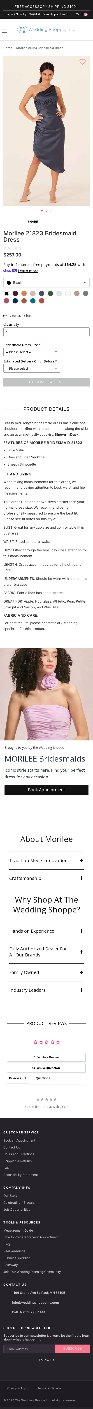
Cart (81, 14)
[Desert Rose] (33, 293)
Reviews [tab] (15, 1078)
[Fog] (59, 293)
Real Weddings (14, 1251)
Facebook (30, 1367)
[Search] (87, 30)
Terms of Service (49, 1388)
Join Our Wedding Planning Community (32, 1272)
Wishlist (34, 14)
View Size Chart (21, 316)
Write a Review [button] (48, 1057)
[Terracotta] (41, 301)
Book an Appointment (19, 1140)
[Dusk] (41, 293)
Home (7, 47)
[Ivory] (68, 293)
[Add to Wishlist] (83, 62)
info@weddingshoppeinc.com (35, 1302)
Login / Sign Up (16, 14)
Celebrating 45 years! (19, 1202)
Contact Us (11, 1147)
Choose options (46, 382)
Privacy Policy (16, 1388)
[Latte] (77, 293)
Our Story (10, 1195)
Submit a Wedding (16, 1258)
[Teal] (33, 301)
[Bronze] (24, 293)
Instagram (39, 1367)
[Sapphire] (15, 301)
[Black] (6, 293)
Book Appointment (55, 14)
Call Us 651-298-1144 (28, 1312)
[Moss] (85, 293)
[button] (46, 860)
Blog (6, 1244)
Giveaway (10, 1265)
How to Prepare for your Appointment (31, 1237)
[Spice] (24, 301)
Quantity (11, 324)
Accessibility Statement (20, 1175)
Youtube (50, 1367)
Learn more (28, 270)
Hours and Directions (18, 1154)
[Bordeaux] (15, 293)
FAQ (6, 1168)
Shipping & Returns (17, 1161)
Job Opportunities (16, 1209)
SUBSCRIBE (72, 1348)
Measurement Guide (18, 1230)
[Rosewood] (6, 301)
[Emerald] (50, 293)
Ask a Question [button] (48, 1068)
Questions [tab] (43, 1078)
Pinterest (61, 1367)
